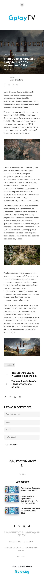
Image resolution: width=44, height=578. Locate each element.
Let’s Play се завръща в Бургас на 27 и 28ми (30, 510)
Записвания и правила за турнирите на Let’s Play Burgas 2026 (29, 499)
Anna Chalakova (16, 80)
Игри (23, 55)
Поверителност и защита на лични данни (21, 549)
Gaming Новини (11, 55)
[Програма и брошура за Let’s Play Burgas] (12, 489)
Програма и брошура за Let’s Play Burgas (30, 489)
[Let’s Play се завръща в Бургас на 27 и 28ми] (12, 510)
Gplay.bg (21, 556)
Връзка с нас (15, 541)
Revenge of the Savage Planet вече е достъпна (23, 374)
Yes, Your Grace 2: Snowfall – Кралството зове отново (24, 383)
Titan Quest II (9, 365)
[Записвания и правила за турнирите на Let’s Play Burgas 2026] (12, 498)
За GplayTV (28, 541)
